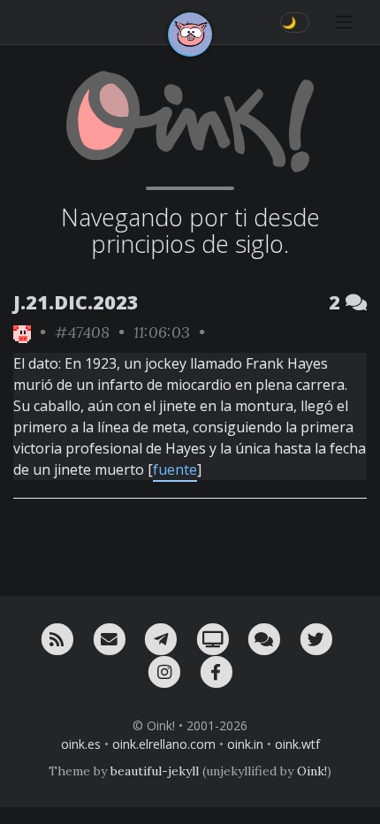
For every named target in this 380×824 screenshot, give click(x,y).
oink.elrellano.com (164, 744)
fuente (175, 469)
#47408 (82, 332)
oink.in (245, 744)
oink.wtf (297, 744)
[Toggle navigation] (344, 22)
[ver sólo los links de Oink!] (22, 332)
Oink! (312, 771)
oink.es (81, 744)
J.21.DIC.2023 (76, 302)
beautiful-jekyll (154, 771)
